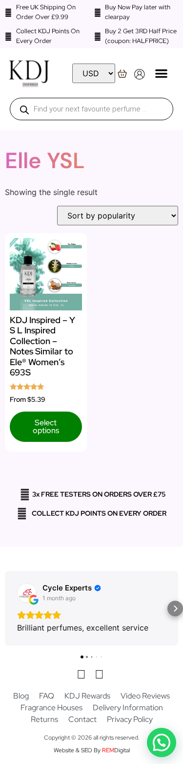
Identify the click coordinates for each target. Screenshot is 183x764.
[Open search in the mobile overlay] (91, 109)
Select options (46, 426)
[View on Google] (27, 593)
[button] (161, 73)
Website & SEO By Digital (92, 750)
